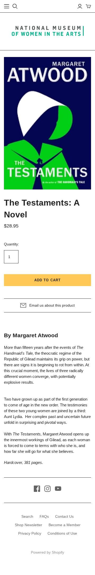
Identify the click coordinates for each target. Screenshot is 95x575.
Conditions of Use (62, 533)
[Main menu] (6, 6)
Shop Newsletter (28, 525)
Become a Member (64, 525)
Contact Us (64, 516)
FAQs (44, 516)
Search (27, 516)
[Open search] (15, 6)
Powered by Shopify (47, 552)
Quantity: (11, 244)
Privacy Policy (29, 533)
